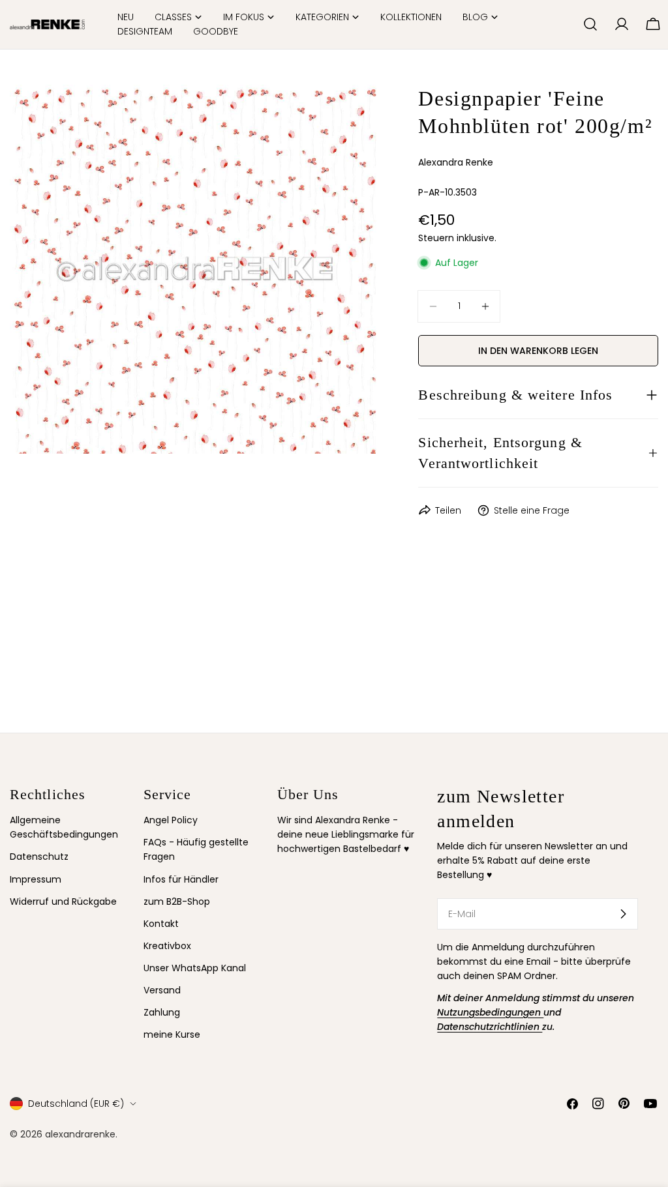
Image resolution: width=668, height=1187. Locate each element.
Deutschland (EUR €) (76, 1103)
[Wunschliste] (567, 24)
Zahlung (162, 1012)
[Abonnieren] (623, 914)
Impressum (35, 879)
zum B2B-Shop (177, 901)
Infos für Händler (181, 879)
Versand (162, 990)
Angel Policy (171, 820)
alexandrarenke (80, 1134)
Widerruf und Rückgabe (63, 901)
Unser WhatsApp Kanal (195, 968)
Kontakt (161, 923)
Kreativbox (167, 945)
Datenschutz (39, 856)
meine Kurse (172, 1034)
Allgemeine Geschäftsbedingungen (64, 827)
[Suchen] (590, 24)
